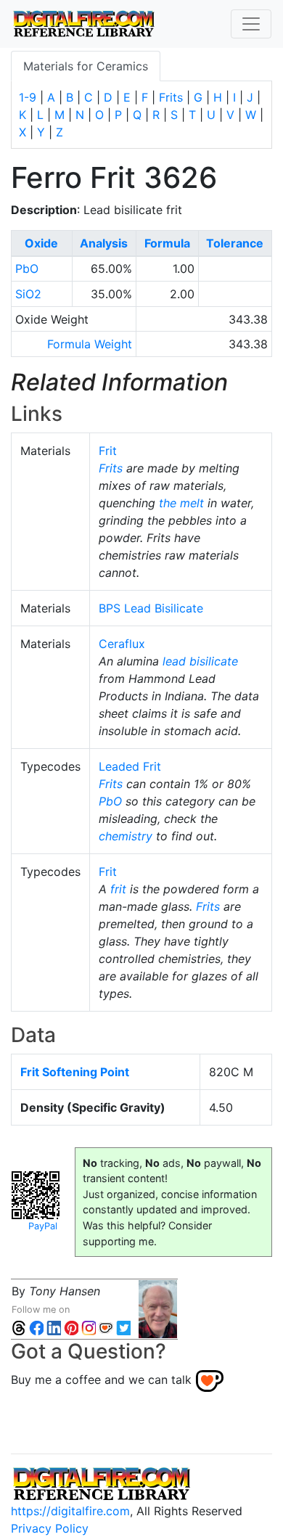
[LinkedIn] (53, 1326)
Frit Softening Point (74, 1072)
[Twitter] (123, 1326)
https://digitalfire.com (70, 1511)
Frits (171, 97)
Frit (108, 450)
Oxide (41, 243)
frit (118, 889)
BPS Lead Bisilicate (151, 608)
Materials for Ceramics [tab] (85, 66)
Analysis (104, 243)
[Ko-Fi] (106, 1326)
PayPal (42, 1226)
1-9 (27, 97)
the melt (181, 503)
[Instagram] (88, 1326)
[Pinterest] (71, 1326)
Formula (167, 243)
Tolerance (234, 243)
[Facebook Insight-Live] (36, 1326)
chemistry (125, 836)
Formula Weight (89, 344)
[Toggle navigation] (251, 23)
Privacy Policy (50, 1528)
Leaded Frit (130, 766)
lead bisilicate (200, 661)
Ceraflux (122, 643)
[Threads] (19, 1326)
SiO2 (28, 294)
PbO (26, 268)
